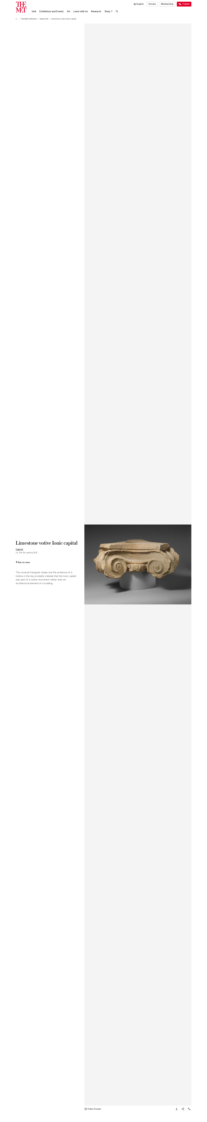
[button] (137, 564)
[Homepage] (21, 7)
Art (68, 11)
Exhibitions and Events (51, 11)
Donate (152, 4)
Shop (107, 11)
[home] (17, 18)
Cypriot (19, 549)
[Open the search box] (117, 11)
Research (96, 11)
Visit (34, 11)
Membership (167, 4)
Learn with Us (80, 11)
